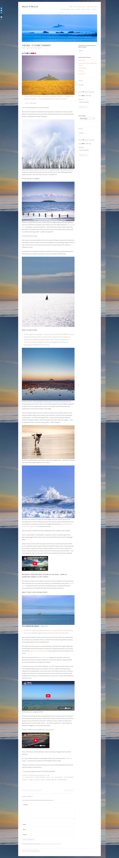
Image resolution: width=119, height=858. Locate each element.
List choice (80, 95)
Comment (25, 805)
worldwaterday (62, 779)
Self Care (37, 779)
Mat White (64, 334)
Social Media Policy (80, 6)
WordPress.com (35, 851)
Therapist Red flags (82, 73)
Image (23, 48)
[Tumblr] (1, 15)
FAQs (72, 9)
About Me (90, 6)
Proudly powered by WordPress (30, 850)
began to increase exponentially (39, 651)
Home (71, 6)
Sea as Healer (58, 777)
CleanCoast (68, 758)
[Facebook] (1, 8)
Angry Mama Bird (81, 60)
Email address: (81, 99)
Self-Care (46, 775)
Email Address (81, 84)
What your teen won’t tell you (32, 790)
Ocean (48, 777)
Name (24, 824)
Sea (53, 777)
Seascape (24, 779)
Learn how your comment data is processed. (50, 843)
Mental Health (30, 777)
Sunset (43, 779)
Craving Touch (70, 790)
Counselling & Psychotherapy (35, 775)
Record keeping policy (82, 68)
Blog (95, 6)
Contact (94, 9)
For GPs (77, 9)
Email (25, 829)
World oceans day (51, 779)
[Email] (1, 17)
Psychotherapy (65, 9)
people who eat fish (43, 657)
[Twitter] (1, 10)
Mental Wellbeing (40, 777)
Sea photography (68, 777)
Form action (80, 91)
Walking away (81, 71)
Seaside (31, 779)
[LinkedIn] (1, 13)
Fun (23, 777)
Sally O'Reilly (30, 6)
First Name (80, 80)
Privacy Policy (85, 9)
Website (25, 834)
